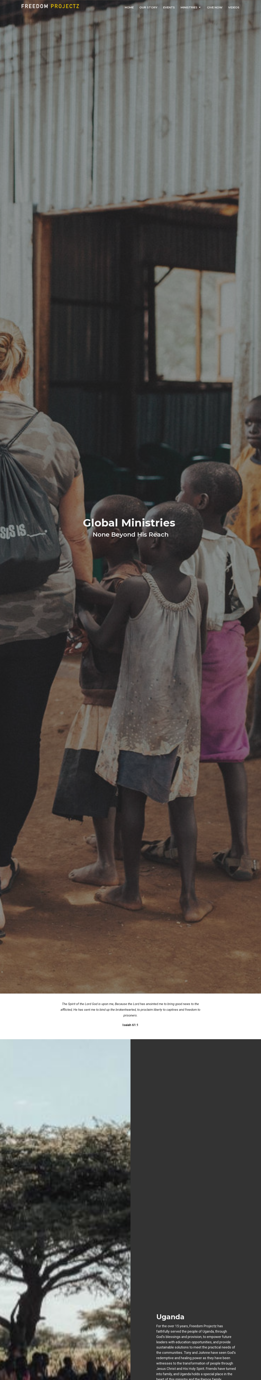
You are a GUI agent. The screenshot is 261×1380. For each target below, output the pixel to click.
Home (129, 7)
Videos (233, 7)
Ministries (189, 7)
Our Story (148, 7)
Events (169, 7)
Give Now (214, 7)
